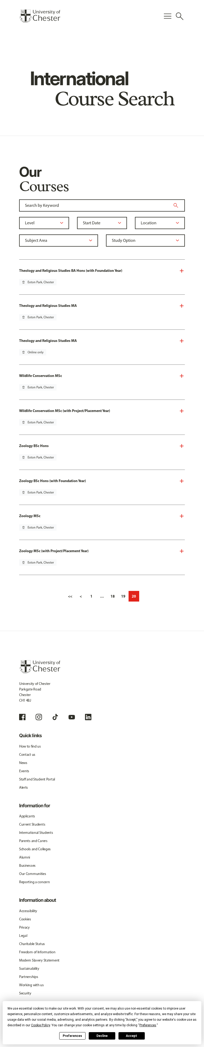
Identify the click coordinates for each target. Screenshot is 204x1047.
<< (70, 596)
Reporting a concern (34, 882)
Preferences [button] (147, 1025)
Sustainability (29, 968)
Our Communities (32, 874)
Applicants (27, 816)
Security (25, 993)
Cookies (25, 919)
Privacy (24, 927)
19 (123, 596)
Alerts (23, 787)
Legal (23, 935)
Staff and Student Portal (37, 779)
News (23, 763)
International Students (36, 832)
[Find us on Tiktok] (55, 717)
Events (24, 771)
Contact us (27, 754)
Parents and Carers (33, 841)
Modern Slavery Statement (39, 960)
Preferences (72, 1036)
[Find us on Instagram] (39, 717)
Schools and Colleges (35, 849)
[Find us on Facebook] (22, 717)
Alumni (24, 857)
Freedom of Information (37, 952)
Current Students (32, 824)
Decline (102, 1036)
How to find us (30, 746)
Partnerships (28, 977)
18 (112, 596)
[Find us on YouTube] (72, 717)
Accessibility (28, 911)
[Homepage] (39, 16)
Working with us (31, 985)
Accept (131, 1036)
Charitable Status (32, 944)
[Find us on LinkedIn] (88, 717)
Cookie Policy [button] (40, 1025)
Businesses (27, 865)
